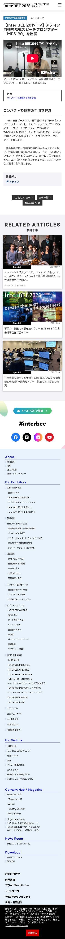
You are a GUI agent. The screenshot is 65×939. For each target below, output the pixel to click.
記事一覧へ (45, 198)
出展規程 (11, 553)
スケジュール (12, 708)
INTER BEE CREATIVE (18, 669)
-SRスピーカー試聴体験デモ (20, 679)
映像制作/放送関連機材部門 (20, 543)
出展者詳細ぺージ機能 (17, 589)
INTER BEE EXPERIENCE (20, 674)
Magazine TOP (14, 794)
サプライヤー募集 (15, 649)
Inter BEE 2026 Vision (18, 497)
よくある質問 (12, 719)
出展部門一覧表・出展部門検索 (21, 528)
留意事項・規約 (14, 578)
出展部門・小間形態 (16, 563)
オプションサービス (15, 605)
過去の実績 (11, 469)
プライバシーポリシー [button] (16, 925)
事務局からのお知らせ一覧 (18, 843)
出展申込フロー (14, 573)
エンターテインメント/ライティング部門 (25, 538)
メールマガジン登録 (32, 411)
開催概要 (11, 462)
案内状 (11, 634)
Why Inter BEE (14, 487)
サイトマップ (12, 891)
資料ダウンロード (14, 857)
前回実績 (11, 518)
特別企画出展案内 (14, 655)
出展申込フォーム (14, 713)
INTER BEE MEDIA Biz (19, 665)
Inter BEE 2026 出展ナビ (19, 507)
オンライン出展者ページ (17, 584)
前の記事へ (30, 203)
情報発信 (12, 644)
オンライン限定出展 (16, 594)
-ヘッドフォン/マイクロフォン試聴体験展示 (26, 683)
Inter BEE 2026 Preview (19, 751)
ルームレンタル (14, 624)
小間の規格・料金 (15, 558)
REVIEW (11, 861)
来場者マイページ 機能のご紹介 (20, 779)
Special (11, 803)
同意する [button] (32, 933)
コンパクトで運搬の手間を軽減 (21, 98)
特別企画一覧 (13, 660)
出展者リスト (12, 746)
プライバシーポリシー (17, 885)
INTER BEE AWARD (17, 610)
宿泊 (9, 760)
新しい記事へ (25, 198)
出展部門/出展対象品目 (17, 523)
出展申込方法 (13, 568)
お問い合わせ (12, 724)
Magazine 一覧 (15, 799)
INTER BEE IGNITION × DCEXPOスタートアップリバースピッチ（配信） (23, 828)
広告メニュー (13, 615)
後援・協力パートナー (16, 473)
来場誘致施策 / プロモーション (21, 502)
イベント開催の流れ (15, 765)
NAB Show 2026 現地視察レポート (23, 823)
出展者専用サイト (14, 730)
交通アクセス (12, 755)
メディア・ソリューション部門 (21, 547)
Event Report (14, 813)
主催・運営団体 (13, 902)
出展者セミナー (14, 629)
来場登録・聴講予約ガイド (18, 774)
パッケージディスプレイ (18, 639)
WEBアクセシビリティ (18, 897)
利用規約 (10, 880)
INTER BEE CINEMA (18, 697)
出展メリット (13, 492)
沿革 (9, 465)
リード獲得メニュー (16, 619)
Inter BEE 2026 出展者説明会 (21, 512)
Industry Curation (16, 808)
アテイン (14, 182)
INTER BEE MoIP (16, 702)
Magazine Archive (16, 819)
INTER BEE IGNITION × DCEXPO (24, 688)
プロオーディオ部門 (16, 533)
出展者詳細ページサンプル (19, 599)
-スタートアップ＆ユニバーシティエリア (25, 692)
